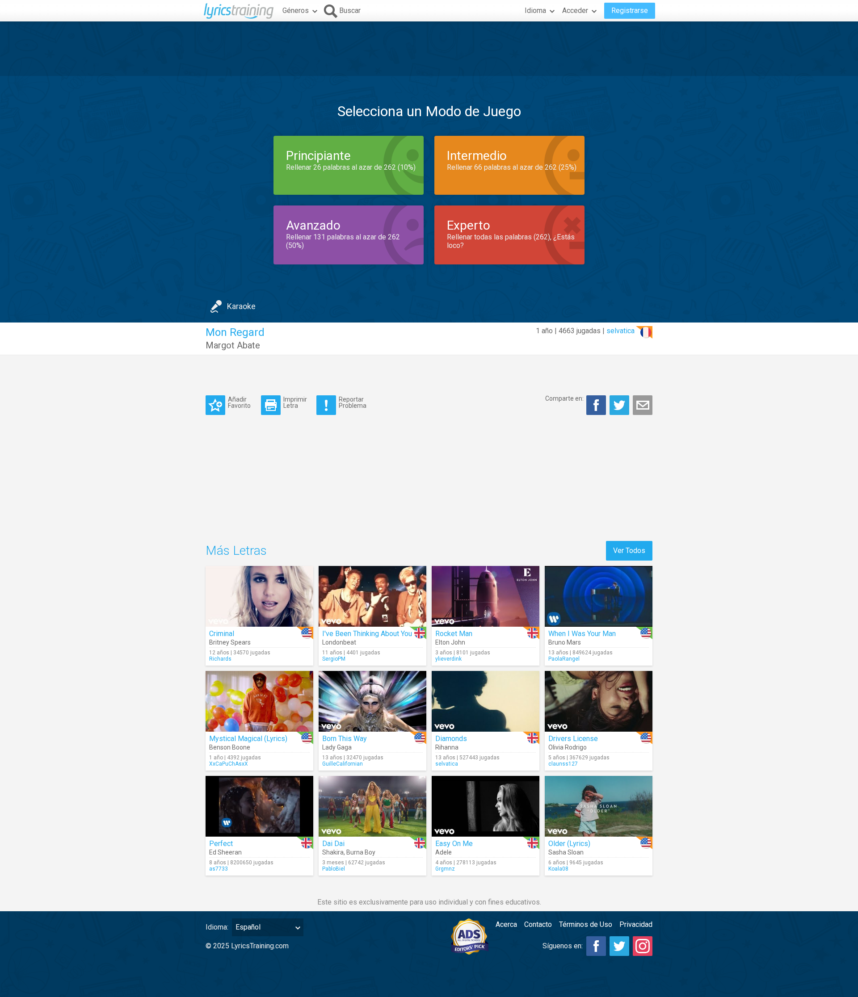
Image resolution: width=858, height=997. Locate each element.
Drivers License (573, 738)
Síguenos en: (563, 946)
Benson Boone (229, 747)
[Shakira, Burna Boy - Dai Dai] (372, 806)
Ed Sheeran (225, 852)
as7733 (218, 869)
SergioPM (333, 659)
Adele (443, 852)
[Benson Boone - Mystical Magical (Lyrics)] (259, 701)
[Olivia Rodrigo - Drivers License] (598, 701)
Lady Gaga (337, 747)
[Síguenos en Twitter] (619, 946)
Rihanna (446, 747)
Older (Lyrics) (569, 843)
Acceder (575, 10)
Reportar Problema (352, 402)
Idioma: (217, 927)
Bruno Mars (564, 642)
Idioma (535, 10)
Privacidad (635, 924)
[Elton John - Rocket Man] (485, 596)
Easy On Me (454, 843)
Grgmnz (445, 869)
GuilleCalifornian (342, 764)
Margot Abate (233, 345)
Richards (220, 659)
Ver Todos (629, 550)
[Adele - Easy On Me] (485, 806)
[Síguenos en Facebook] (596, 946)
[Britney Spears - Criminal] (259, 596)
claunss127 (563, 764)
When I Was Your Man (582, 633)
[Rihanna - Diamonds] (485, 701)
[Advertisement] (429, 49)
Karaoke (241, 306)
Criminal (221, 633)
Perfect (221, 843)
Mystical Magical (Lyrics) (248, 738)
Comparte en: (564, 398)
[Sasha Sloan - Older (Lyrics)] (598, 806)
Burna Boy (360, 852)
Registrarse (629, 10)
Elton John (450, 642)
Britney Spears (230, 642)
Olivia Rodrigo (567, 747)
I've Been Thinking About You (367, 633)
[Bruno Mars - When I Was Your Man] (598, 596)
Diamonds (451, 738)
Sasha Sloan (566, 852)
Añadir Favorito (239, 402)
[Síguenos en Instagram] (642, 946)
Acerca (506, 924)
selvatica (620, 331)
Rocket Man (453, 633)
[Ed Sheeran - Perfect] (259, 806)
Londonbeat (339, 642)
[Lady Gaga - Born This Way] (372, 701)
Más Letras (236, 550)
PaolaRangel (564, 659)
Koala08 (558, 869)
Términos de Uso (585, 924)
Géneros (295, 10)
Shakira (333, 852)
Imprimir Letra (295, 402)
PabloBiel (333, 869)
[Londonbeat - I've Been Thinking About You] (372, 596)
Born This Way (344, 738)
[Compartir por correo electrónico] (642, 405)
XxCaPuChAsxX (228, 764)
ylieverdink (448, 659)
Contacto (538, 924)
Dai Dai (333, 843)
